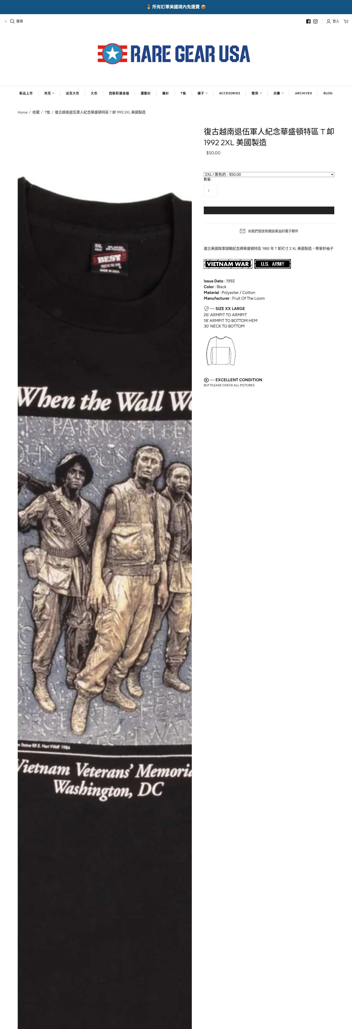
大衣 (94, 93)
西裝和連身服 (119, 93)
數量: (207, 179)
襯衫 (165, 93)
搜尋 (19, 21)
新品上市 (26, 93)
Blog (328, 93)
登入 (336, 21)
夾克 (47, 93)
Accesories (229, 93)
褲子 (201, 93)
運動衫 (146, 93)
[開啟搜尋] (12, 21)
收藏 (36, 112)
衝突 (255, 93)
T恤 (183, 93)
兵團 (276, 93)
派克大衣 (72, 93)
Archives (303, 93)
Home (23, 112)
